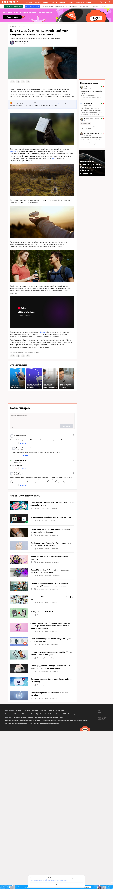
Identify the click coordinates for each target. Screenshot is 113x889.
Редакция (43, 710)
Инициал (58, 714)
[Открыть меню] (73, 435)
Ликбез (46, 644)
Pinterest (43, 714)
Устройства (54, 535)
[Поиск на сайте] (101, 2)
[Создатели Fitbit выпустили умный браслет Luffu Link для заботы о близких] (42, 532)
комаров (13, 151)
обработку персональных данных (56, 880)
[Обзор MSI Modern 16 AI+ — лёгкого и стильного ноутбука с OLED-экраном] (42, 572)
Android (46, 520)
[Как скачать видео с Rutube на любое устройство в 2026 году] (42, 682)
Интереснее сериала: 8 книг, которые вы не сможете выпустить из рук (91, 113)
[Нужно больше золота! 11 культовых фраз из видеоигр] (42, 559)
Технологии (45, 508)
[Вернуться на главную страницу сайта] (8, 2)
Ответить (23, 443)
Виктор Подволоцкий (21, 41)
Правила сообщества (49, 720)
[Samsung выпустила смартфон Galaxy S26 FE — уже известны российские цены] (42, 655)
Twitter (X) (34, 714)
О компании (60, 710)
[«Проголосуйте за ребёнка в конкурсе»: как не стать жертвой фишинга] (42, 505)
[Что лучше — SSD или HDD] (42, 613)
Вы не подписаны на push (76, 714)
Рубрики (27, 710)
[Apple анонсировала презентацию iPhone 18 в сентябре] (42, 695)
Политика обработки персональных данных (49, 717)
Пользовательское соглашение (23, 717)
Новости (46, 535)
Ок (56, 884)
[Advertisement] (42, 397)
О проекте (19, 710)
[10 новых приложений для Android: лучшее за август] (42, 518)
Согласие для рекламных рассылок (16, 723)
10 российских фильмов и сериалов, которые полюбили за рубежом (91, 143)
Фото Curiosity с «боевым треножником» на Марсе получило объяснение (91, 97)
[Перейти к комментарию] (92, 92)
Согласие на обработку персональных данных (73, 720)
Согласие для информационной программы (44, 723)
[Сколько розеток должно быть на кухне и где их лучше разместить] (42, 641)
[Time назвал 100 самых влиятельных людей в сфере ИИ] (42, 599)
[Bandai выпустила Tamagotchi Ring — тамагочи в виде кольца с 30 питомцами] (42, 545)
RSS (64, 714)
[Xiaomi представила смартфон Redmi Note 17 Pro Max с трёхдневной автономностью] (42, 668)
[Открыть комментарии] (35, 508)
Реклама (35, 710)
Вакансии (51, 710)
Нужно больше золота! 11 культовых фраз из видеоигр (91, 127)
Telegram (17, 714)
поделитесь (61, 103)
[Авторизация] (109, 2)
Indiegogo (42, 332)
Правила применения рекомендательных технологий (22, 720)
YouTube (50, 714)
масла (54, 158)
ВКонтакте (25, 714)
